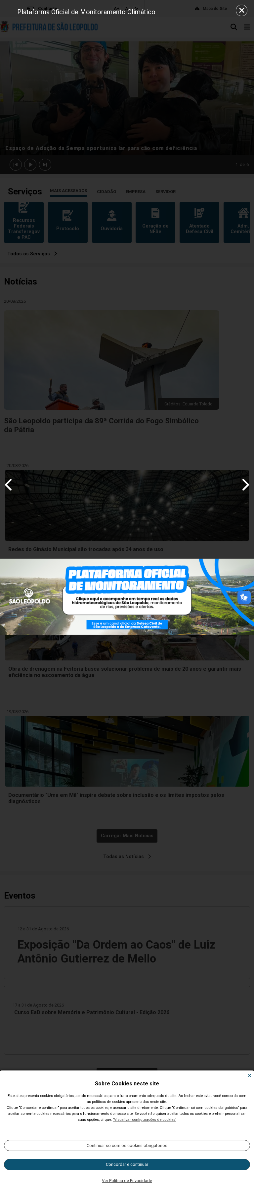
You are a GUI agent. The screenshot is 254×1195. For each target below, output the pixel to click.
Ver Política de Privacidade (127, 1180)
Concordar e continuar (127, 1164)
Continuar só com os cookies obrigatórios (127, 1145)
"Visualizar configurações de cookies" (144, 1119)
